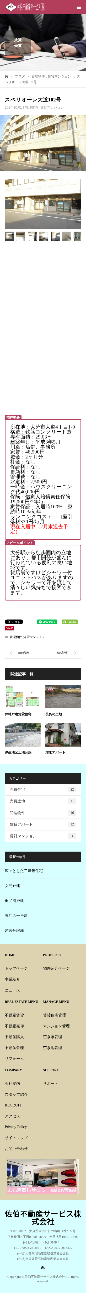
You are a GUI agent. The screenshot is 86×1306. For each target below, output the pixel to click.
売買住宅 (42, 789)
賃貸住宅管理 (54, 1015)
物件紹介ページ (56, 968)
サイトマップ (16, 1138)
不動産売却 (14, 1026)
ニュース (12, 990)
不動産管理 (14, 1048)
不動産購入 (14, 1037)
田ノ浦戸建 (14, 901)
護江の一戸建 (16, 916)
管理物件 (31, 107)
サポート (50, 1084)
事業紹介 (12, 979)
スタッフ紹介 (16, 1094)
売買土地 (42, 801)
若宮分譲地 (14, 931)
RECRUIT (13, 1105)
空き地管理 (52, 1048)
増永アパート (55, 752)
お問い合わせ (16, 1149)
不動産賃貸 (14, 1015)
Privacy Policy (16, 1127)
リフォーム (14, 1059)
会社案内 (12, 1084)
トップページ (16, 968)
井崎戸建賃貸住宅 (18, 714)
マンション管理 (56, 1026)
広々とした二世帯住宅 (24, 871)
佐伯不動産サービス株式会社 (43, 1217)
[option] (43, 204)
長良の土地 (53, 714)
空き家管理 (52, 1037)
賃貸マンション (52, 107)
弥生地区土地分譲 (18, 752)
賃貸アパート (42, 824)
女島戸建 (12, 886)
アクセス (12, 1116)
